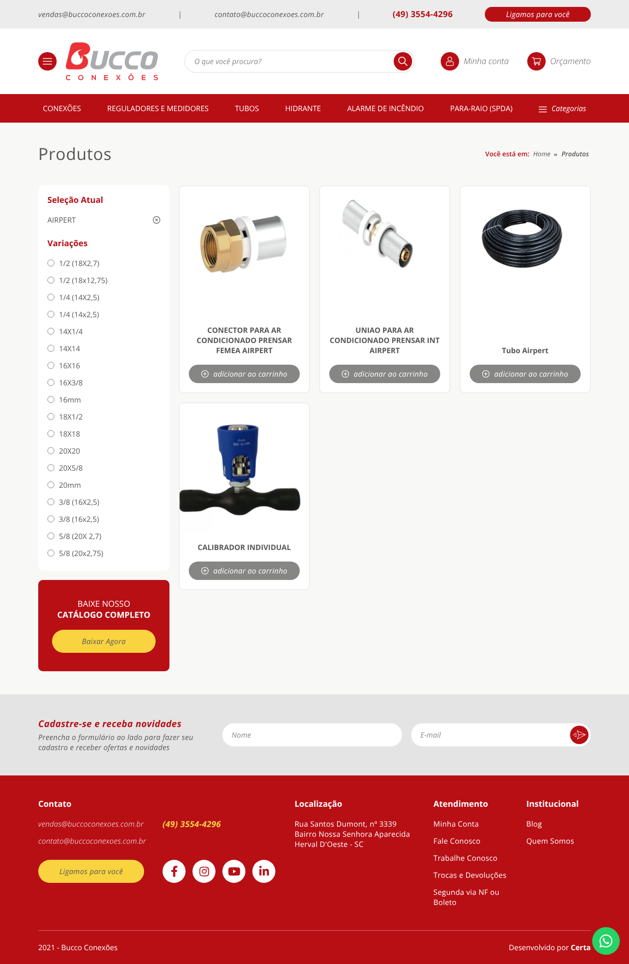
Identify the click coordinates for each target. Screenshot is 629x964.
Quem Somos (550, 841)
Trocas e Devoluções (470, 875)
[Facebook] (174, 871)
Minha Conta (456, 824)
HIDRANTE (303, 108)
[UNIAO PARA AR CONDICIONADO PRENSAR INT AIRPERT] (384, 251)
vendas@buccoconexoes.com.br (92, 14)
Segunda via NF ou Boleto (466, 897)
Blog (534, 824)
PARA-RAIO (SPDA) (481, 108)
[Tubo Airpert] (525, 251)
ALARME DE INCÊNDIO (385, 108)
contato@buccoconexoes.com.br (269, 14)
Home (542, 154)
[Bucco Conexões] (112, 61)
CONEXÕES (62, 108)
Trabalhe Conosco (465, 858)
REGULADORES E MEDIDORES (158, 108)
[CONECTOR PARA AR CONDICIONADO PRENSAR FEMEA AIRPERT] (244, 251)
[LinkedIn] (263, 871)
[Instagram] (203, 871)
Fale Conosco (456, 841)
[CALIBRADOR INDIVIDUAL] (244, 468)
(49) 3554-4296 (423, 14)
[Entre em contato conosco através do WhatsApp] (606, 941)
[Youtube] (233, 871)
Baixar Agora (104, 641)
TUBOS (247, 108)
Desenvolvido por (550, 947)
